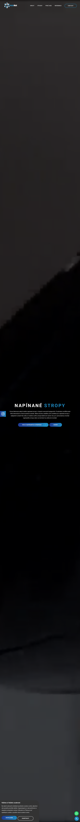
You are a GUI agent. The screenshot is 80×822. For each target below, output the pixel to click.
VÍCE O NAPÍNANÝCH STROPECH (32, 424)
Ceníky (55, 424)
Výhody (39, 5)
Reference (58, 5)
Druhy (32, 5)
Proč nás (48, 5)
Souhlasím (9, 817)
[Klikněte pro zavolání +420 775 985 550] (77, 819)
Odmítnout (25, 818)
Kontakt (70, 5)
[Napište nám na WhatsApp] (76, 813)
